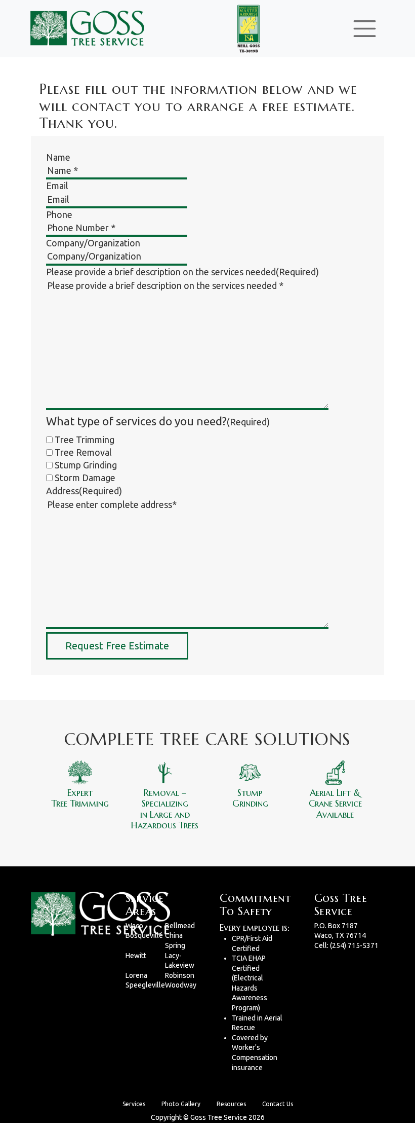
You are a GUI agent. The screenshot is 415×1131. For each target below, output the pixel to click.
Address (84, 491)
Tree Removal (83, 452)
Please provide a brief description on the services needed (182, 272)
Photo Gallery (180, 1104)
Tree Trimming (84, 439)
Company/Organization (93, 243)
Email (57, 185)
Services (133, 1104)
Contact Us (277, 1104)
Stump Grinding (86, 465)
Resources (231, 1104)
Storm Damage (85, 477)
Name (58, 157)
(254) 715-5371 (354, 945)
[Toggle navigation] (365, 29)
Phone (59, 214)
